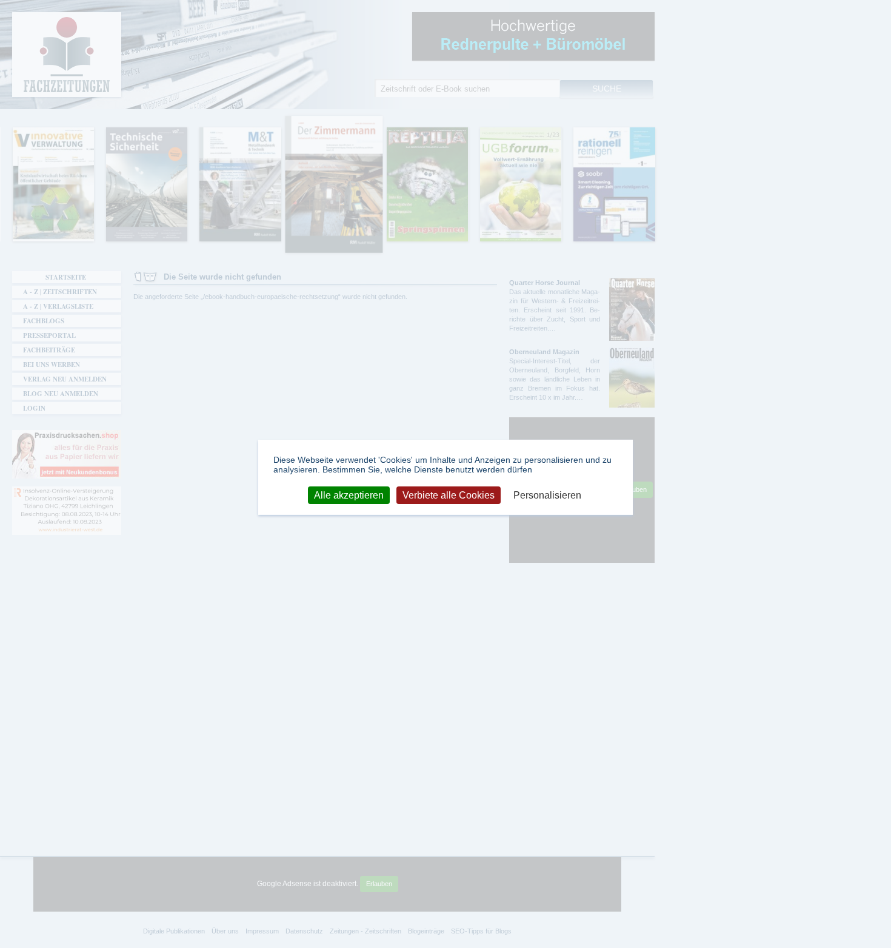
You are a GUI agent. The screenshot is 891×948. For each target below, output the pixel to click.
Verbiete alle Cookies (448, 494)
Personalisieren (547, 494)
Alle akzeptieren (349, 494)
